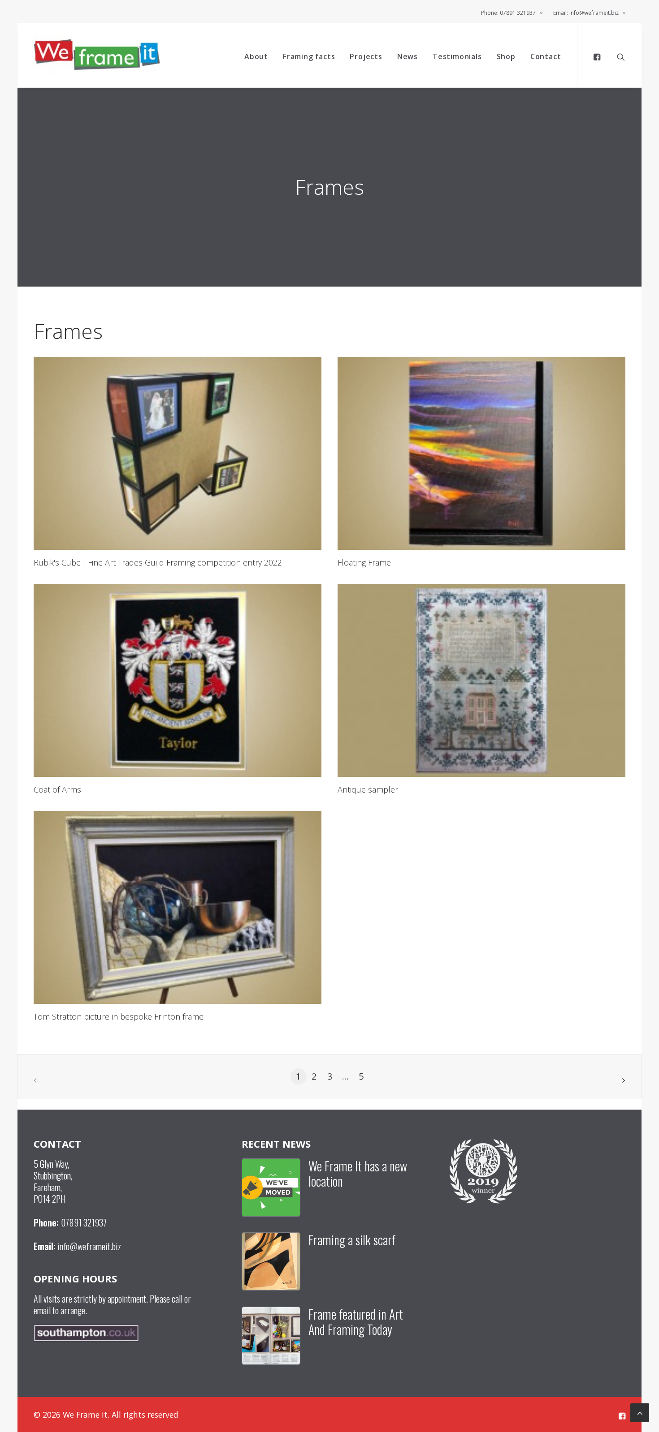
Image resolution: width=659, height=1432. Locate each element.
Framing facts (309, 56)
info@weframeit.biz (89, 1246)
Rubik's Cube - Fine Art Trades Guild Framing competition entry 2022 (158, 562)
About (256, 56)
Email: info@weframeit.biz (586, 13)
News (407, 56)
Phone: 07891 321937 (508, 13)
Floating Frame (364, 562)
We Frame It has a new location (357, 1173)
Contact (545, 56)
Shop (506, 56)
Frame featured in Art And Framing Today (355, 1321)
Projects (366, 56)
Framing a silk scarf (352, 1239)
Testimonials (457, 56)
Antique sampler (368, 789)
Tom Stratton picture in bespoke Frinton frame (119, 1016)
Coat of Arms (57, 789)
